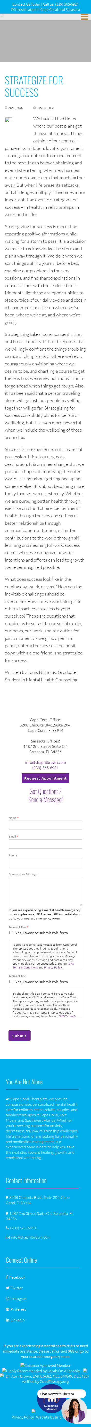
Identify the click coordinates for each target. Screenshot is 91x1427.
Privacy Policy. (53, 967)
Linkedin (17, 1319)
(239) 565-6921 (45, 767)
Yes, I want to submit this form (41, 932)
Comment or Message (23, 874)
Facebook (17, 1277)
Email (13, 836)
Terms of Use (18, 927)
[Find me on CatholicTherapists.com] (85, 1370)
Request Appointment (45, 778)
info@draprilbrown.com (45, 762)
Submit (19, 1035)
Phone (13, 855)
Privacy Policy (23, 1416)
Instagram (18, 1298)
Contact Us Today (26, 4)
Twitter (17, 1287)
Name (14, 818)
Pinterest (18, 1309)
